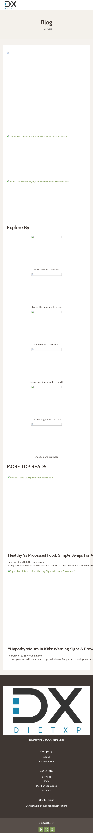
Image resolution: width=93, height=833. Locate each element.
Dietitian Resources (46, 785)
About (46, 756)
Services (46, 776)
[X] (46, 829)
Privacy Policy (46, 761)
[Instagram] (52, 829)
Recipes (46, 790)
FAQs (46, 781)
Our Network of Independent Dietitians (46, 805)
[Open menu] (87, 4)
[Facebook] (41, 829)
